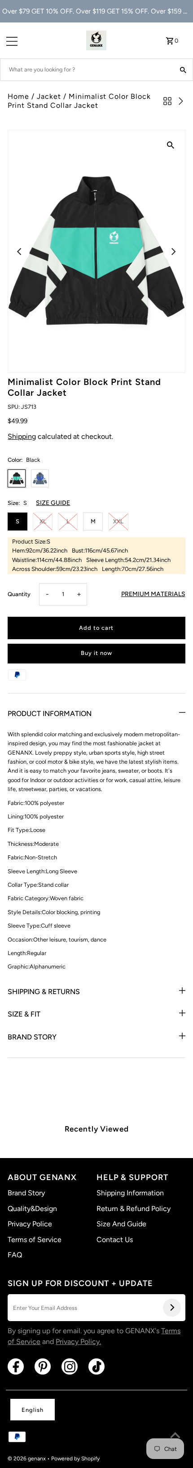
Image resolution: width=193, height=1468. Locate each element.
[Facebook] (16, 1366)
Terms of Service (34, 1239)
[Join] (172, 1308)
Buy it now (96, 653)
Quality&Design (32, 1208)
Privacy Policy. (78, 1341)
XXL (118, 521)
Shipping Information (130, 1193)
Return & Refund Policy (133, 1208)
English (33, 1409)
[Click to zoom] (170, 145)
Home (18, 96)
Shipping (22, 436)
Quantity (19, 594)
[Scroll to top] (175, 1437)
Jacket (49, 96)
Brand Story (32, 1037)
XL (42, 521)
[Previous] (20, 251)
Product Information (50, 713)
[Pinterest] (43, 1366)
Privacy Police (30, 1224)
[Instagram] (69, 1366)
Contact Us (114, 1239)
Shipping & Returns (44, 991)
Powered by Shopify (75, 1458)
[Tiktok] (96, 1366)
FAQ (15, 1255)
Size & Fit (24, 1014)
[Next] (173, 251)
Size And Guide (121, 1224)
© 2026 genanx (27, 1458)
